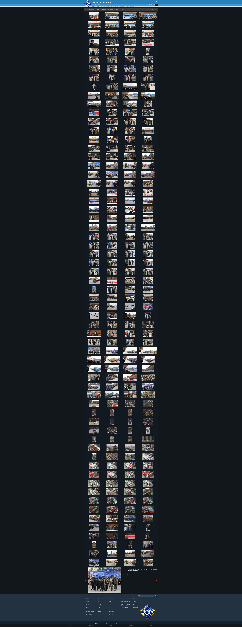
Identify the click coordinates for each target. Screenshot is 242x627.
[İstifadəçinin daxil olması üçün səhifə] (156, 1)
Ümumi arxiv (105, 4)
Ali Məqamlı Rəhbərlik (90, 611)
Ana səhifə (95, 4)
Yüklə (128, 574)
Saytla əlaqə (131, 625)
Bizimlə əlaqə (111, 611)
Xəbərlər (87, 598)
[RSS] (149, 5)
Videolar (99, 611)
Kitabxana (123, 598)
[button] (156, 5)
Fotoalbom (98, 6)
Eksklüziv (111, 598)
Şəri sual (99, 4)
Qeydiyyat (111, 625)
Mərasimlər (103, 6)
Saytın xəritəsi (91, 625)
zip (155, 9)
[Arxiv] (127, 608)
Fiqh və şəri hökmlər (101, 598)
